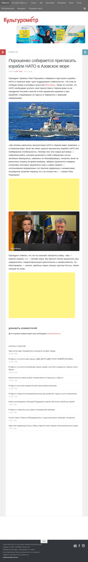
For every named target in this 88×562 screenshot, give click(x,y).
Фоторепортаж (8, 8)
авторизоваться (53, 334)
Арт (41, 3)
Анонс (33, 3)
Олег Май (18, 71)
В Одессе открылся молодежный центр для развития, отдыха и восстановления (43, 394)
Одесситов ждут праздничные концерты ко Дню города (32, 351)
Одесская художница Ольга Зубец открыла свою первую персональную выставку (43, 426)
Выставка (50, 3)
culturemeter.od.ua (10, 557)
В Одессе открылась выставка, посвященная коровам (32, 410)
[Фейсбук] (79, 545)
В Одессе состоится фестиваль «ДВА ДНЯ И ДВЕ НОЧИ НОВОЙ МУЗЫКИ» (41, 359)
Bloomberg (50, 85)
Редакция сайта (35, 8)
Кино (71, 3)
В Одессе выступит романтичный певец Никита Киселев (33, 386)
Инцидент (21, 8)
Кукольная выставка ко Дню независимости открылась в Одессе (36, 378)
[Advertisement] (44, 195)
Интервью (61, 3)
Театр (79, 3)
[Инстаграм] (83, 545)
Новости (5, 3)
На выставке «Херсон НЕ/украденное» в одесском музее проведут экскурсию (42, 418)
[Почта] (75, 545)
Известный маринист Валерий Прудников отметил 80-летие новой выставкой (41, 402)
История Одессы (19, 3)
